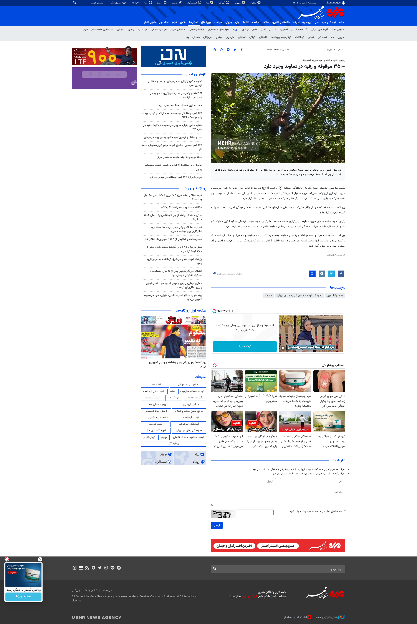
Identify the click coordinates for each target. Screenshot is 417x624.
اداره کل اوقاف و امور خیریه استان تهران (299, 295)
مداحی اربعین (191, 404)
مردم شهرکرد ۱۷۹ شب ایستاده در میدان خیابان (176, 177)
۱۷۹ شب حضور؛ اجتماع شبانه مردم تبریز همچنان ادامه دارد (172, 147)
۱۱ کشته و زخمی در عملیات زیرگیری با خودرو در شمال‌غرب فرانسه (176, 95)
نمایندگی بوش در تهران (189, 430)
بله (208, 3)
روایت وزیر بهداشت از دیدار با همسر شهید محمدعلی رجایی (173, 167)
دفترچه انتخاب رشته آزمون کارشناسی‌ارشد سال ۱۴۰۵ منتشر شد (173, 217)
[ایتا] (74, 568)
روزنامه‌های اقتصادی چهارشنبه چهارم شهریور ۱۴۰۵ (174, 365)
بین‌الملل (206, 22)
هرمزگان (207, 37)
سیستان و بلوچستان (102, 30)
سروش (237, 3)
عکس (183, 22)
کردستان (322, 37)
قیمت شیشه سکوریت (192, 391)
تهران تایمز (149, 437)
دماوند (268, 295)
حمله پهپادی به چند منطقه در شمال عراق (179, 157)
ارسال (216, 525)
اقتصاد (245, 22)
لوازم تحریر (155, 385)
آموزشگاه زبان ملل (156, 430)
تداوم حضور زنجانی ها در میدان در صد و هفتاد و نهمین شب (175, 83)
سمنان (120, 30)
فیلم (174, 22)
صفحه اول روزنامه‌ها (190, 311)
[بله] (112, 568)
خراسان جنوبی (196, 30)
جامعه (255, 22)
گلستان (263, 37)
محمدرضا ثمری (335, 295)
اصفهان (284, 30)
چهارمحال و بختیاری (218, 30)
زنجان (131, 30)
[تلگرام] (118, 568)
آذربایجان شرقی (319, 30)
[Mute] (289, 348)
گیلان (252, 37)
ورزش (228, 22)
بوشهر (245, 30)
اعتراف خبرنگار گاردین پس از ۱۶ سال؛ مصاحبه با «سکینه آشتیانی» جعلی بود (176, 273)
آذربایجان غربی (299, 30)
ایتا (146, 3)
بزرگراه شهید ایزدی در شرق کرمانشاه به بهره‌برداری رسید (174, 261)
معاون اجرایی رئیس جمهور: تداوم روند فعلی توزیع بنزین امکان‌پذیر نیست (174, 285)
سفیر (172, 391)
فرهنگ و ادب (329, 22)
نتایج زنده (135, 3)
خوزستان (142, 30)
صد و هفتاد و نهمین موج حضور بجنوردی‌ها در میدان (173, 137)
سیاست (218, 22)
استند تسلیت (153, 398)
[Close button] (40, 559)
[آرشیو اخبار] (80, 568)
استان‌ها (193, 22)
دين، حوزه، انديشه (302, 22)
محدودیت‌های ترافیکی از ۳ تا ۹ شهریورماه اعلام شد (173, 239)
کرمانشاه (299, 37)
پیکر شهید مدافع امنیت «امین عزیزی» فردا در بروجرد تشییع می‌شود (173, 297)
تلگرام (253, 3)
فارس (85, 30)
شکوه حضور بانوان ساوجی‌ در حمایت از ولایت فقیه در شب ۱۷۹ (172, 127)
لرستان (242, 37)
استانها (340, 50)
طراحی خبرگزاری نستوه (327, 617)
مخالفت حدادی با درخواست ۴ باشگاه (181, 207)
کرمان (311, 37)
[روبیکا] (93, 568)
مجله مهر (164, 22)
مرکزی (219, 37)
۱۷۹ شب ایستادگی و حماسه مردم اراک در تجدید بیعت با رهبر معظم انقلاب (172, 115)
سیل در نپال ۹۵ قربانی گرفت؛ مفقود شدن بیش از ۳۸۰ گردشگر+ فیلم (174, 249)
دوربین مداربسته (158, 404)
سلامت (265, 22)
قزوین (341, 37)
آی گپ (221, 3)
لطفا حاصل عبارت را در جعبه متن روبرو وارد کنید (317, 512)
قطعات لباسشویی (158, 417)
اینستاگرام (192, 3)
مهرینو (164, 437)
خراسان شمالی (159, 30)
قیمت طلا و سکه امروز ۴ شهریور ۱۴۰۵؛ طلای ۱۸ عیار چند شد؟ (173, 197)
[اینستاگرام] (106, 568)
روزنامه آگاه (173, 444)
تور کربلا (174, 398)
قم (332, 37)
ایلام (254, 30)
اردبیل (272, 30)
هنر (317, 22)
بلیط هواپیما (155, 424)
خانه (341, 22)
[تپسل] (214, 311)
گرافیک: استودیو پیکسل (295, 617)
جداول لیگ (116, 3)
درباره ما (107, 590)
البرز (263, 30)
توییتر (175, 3)
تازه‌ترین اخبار (196, 74)
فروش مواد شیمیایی (156, 411)
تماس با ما (91, 590)
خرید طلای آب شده (153, 391)
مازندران (230, 37)
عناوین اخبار (337, 30)
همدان (196, 37)
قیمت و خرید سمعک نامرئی (188, 437)
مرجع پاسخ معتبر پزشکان (189, 411)
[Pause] (283, 348)
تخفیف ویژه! (23, 596)
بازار (237, 22)
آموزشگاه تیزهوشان (188, 424)
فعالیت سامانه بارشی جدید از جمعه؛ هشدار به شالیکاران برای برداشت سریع (176, 229)
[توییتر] (100, 568)
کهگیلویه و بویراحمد (281, 37)
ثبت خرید (244, 346)
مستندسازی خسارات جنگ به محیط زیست (179, 105)
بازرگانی (76, 590)
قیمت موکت (195, 398)
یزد (187, 37)
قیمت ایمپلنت (191, 417)
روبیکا (160, 3)
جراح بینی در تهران (188, 385)
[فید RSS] (87, 568)
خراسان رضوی (177, 30)
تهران (235, 30)
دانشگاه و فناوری (281, 22)
